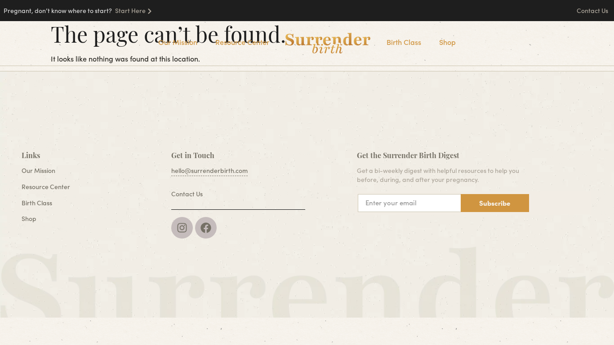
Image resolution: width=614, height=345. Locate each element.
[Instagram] (182, 228)
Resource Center (242, 42)
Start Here (130, 10)
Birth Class (404, 42)
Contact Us (593, 10)
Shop (447, 42)
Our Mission (177, 42)
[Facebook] (206, 228)
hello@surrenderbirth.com (209, 170)
